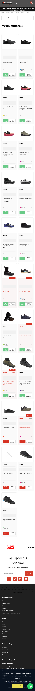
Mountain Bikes (6, 629)
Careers (4, 655)
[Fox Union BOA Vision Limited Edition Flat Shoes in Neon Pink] (26, 87)
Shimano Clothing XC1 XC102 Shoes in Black (7, 61)
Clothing (4, 636)
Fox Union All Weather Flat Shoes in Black (8, 290)
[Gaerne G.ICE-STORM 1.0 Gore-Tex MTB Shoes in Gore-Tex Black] (9, 179)
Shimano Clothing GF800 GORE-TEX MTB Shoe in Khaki (8, 383)
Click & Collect (6, 603)
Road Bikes (5, 639)
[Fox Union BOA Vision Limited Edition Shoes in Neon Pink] (9, 133)
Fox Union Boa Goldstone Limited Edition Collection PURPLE (8, 245)
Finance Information (7, 606)
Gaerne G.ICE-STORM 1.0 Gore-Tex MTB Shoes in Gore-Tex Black (8, 200)
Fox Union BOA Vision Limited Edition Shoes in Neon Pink (8, 154)
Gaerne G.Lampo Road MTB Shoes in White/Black (26, 199)
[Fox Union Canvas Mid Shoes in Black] (26, 225)
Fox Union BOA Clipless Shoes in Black (25, 61)
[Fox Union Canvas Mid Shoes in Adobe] (26, 133)
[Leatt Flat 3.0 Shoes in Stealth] (9, 454)
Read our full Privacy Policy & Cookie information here (17, 681)
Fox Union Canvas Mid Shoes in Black (24, 244)
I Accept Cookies (17, 686)
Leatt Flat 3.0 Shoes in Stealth (8, 474)
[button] (30, 686)
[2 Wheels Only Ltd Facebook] (9, 579)
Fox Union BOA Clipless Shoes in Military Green (25, 428)
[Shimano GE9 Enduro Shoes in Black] (9, 500)
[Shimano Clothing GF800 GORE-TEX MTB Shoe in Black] (26, 362)
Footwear (4, 634)
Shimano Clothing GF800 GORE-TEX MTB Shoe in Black (25, 383)
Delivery (4, 601)
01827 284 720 (7, 663)
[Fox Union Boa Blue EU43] (26, 316)
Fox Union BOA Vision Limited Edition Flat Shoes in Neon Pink (26, 108)
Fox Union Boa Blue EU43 (25, 336)
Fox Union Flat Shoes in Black (8, 107)
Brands (4, 622)
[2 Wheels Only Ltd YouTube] (26, 579)
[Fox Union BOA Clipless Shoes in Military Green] (26, 408)
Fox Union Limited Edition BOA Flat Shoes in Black (25, 290)
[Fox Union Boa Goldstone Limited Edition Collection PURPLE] (9, 225)
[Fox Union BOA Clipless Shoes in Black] (26, 41)
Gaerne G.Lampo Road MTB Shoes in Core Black (9, 428)
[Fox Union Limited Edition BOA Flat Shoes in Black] (26, 271)
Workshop (4, 647)
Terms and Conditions (8, 610)
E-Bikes (4, 626)
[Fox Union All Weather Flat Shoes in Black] (9, 271)
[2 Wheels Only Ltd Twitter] (15, 579)
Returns (4, 608)
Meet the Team (6, 650)
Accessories (5, 631)
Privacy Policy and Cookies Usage (11, 613)
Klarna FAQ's (5, 652)
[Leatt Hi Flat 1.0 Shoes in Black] (9, 316)
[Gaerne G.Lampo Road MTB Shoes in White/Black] (26, 179)
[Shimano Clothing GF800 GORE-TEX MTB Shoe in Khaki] (9, 362)
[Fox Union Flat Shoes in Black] (9, 87)
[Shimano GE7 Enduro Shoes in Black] (26, 454)
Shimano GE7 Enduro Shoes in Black (26, 474)
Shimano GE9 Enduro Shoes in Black (9, 519)
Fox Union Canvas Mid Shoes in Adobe (24, 153)
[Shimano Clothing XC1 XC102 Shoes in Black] (9, 41)
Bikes (3, 624)
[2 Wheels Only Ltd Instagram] (20, 579)
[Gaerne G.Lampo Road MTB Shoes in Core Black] (9, 408)
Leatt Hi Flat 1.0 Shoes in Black (8, 336)
